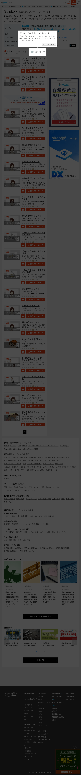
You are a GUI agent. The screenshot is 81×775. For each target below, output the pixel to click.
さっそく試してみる (49, 44)
